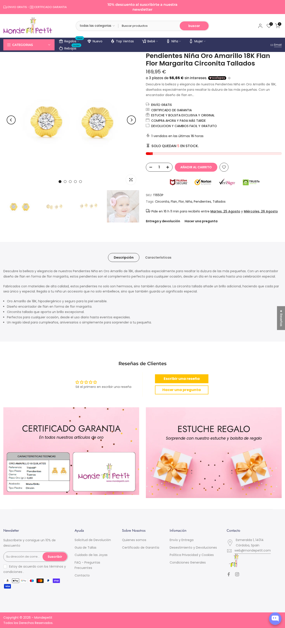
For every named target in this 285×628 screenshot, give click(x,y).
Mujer (198, 41)
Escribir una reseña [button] (182, 378)
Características (158, 257)
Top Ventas (125, 41)
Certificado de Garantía (140, 547)
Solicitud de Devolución (93, 540)
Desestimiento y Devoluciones (193, 547)
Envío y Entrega (181, 540)
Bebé (151, 41)
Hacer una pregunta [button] (181, 389)
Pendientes (202, 201)
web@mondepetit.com (252, 550)
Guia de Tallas (85, 547)
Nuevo (97, 41)
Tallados (219, 201)
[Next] (131, 119)
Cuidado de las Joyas (91, 555)
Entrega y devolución (163, 221)
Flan (174, 201)
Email (278, 45)
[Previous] (11, 119)
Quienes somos (134, 540)
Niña (174, 41)
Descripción (124, 257)
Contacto (82, 575)
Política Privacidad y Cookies (192, 555)
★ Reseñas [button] (281, 318)
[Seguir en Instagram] (237, 574)
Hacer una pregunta (201, 221)
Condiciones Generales (188, 562)
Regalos (73, 40)
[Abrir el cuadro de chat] (275, 618)
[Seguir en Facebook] (229, 574)
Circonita (162, 201)
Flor (181, 201)
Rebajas (72, 48)
